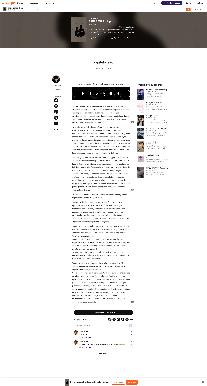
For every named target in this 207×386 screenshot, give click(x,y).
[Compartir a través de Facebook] (56, 100)
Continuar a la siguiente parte (103, 312)
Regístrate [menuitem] (200, 3)
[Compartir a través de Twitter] (56, 106)
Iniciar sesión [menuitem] (189, 3)
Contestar (87, 337)
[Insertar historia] (56, 123)
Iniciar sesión (118, 382)
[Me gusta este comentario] (132, 334)
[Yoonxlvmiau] (76, 332)
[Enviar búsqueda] (47, 3)
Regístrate (132, 382)
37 (111, 68)
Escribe (155, 3)
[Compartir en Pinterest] (56, 112)
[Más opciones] (132, 331)
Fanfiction (92, 24)
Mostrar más (103, 354)
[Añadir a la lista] (188, 9)
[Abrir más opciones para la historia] (56, 129)
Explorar (20, 3)
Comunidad (33, 3)
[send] (130, 325)
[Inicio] (8, 3)
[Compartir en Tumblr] (56, 118)
